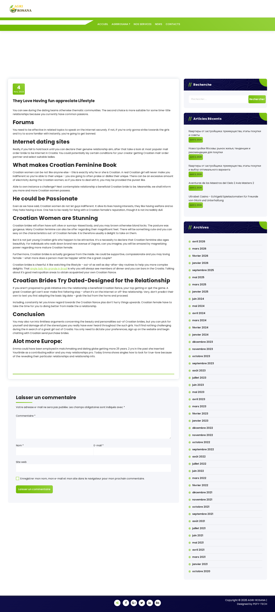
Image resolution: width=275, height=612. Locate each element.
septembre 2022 (203, 449)
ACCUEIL (102, 24)
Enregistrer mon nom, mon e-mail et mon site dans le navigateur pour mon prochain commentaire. (82, 478)
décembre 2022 (202, 428)
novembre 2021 (202, 499)
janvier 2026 (200, 263)
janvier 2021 (200, 564)
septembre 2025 (203, 270)
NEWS (158, 24)
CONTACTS (173, 24)
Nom (20, 445)
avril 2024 (198, 313)
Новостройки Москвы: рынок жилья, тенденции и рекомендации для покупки (219, 150)
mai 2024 (198, 306)
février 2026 (200, 256)
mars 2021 (199, 557)
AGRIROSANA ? (121, 24)
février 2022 (200, 485)
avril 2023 (198, 399)
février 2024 (200, 327)
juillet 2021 (199, 528)
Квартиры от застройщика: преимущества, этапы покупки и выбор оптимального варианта (225, 167)
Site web (21, 462)
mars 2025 (199, 284)
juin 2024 (198, 299)
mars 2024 (199, 320)
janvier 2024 (200, 335)
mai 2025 (198, 277)
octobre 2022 (201, 442)
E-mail (99, 445)
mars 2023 (199, 406)
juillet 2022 (199, 464)
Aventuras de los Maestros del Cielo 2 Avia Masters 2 (221, 183)
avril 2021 (198, 550)
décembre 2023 (202, 342)
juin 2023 (198, 385)
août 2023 (199, 370)
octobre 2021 (200, 507)
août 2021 (198, 521)
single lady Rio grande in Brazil (48, 268)
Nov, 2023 (19, 89)
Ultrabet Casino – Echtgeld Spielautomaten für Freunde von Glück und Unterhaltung (223, 198)
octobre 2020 (201, 571)
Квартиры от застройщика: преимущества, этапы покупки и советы (225, 133)
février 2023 (200, 413)
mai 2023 (198, 392)
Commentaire (25, 416)
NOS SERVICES (143, 24)
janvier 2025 (200, 291)
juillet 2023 (199, 378)
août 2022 (199, 456)
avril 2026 (198, 241)
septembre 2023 (203, 363)
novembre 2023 (202, 349)
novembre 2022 (202, 435)
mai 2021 (198, 542)
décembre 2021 (202, 492)
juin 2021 (197, 535)
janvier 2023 (200, 421)
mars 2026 (199, 248)
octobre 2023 (201, 356)
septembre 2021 (202, 514)
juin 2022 (198, 471)
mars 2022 (199, 478)
